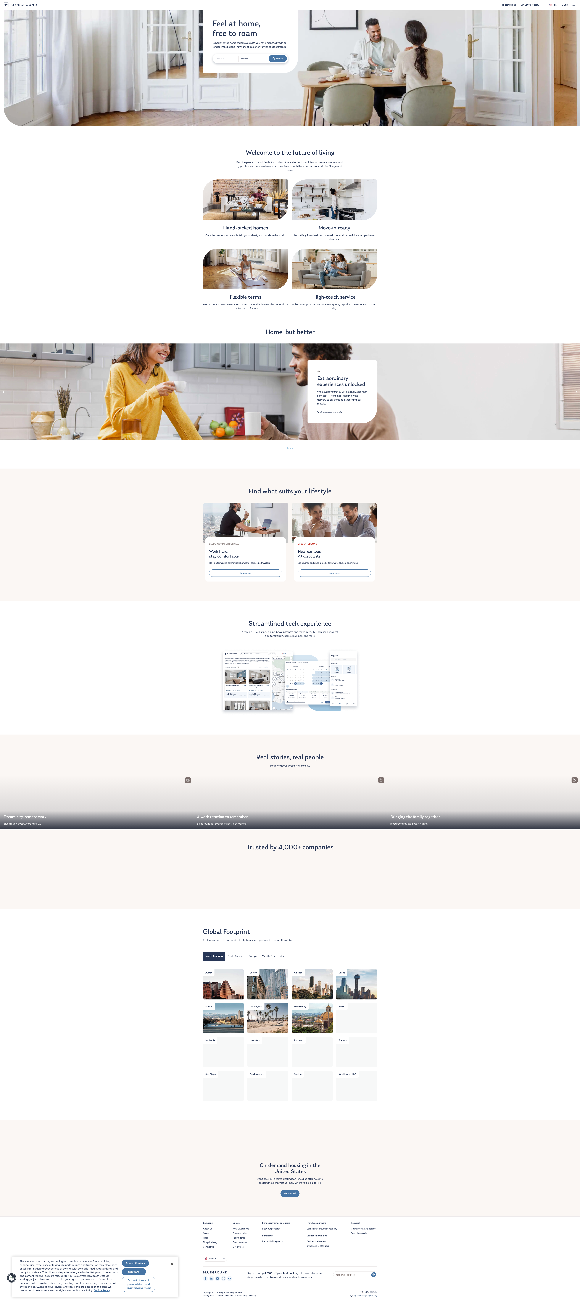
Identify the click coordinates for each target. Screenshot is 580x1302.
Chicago (298, 958)
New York (255, 1025)
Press (205, 1223)
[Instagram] (217, 1264)
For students (239, 1223)
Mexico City (300, 992)
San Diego (210, 1059)
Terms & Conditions (225, 1281)
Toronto (343, 1025)
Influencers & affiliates (318, 1231)
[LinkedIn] (211, 1264)
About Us (207, 1214)
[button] (11, 1278)
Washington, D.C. (347, 1059)
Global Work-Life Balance (364, 1214)
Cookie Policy (241, 1281)
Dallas (342, 958)
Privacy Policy (208, 1281)
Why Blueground (241, 1214)
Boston (253, 958)
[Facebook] (205, 1264)
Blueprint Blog (210, 1227)
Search (279, 58)
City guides (238, 1232)
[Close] (172, 1264)
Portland (298, 1025)
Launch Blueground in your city (322, 1214)
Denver (209, 992)
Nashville (210, 1025)
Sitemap (252, 1281)
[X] (223, 1264)
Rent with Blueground (272, 1226)
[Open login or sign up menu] (573, 5)
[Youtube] (229, 1264)
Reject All (134, 1271)
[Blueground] (215, 1258)
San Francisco (257, 1059)
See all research (359, 1218)
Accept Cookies (135, 1263)
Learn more (245, 573)
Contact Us (208, 1232)
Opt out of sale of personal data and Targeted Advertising (138, 1284)
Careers (207, 1218)
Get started (290, 1178)
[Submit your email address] (373, 1260)
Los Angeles (256, 992)
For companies (508, 4)
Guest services (240, 1227)
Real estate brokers (316, 1226)
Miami (342, 992)
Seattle (297, 1059)
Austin (208, 958)
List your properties (271, 1214)
